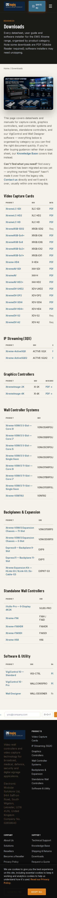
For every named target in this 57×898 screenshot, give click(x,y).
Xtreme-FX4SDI (14, 633)
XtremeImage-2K (15, 387)
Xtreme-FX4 (12, 618)
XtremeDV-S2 (13, 315)
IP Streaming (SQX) (42, 746)
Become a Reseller (14, 856)
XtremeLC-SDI (13, 209)
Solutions (9, 845)
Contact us (11, 179)
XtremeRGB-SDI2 (15, 229)
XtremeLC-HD (13, 222)
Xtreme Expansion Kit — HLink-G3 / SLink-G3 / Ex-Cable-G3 (19, 571)
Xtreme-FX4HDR (14, 626)
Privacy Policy (11, 861)
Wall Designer (13, 693)
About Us (9, 840)
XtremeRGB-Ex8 (14, 242)
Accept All (36, 891)
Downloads (38, 856)
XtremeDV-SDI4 (14, 302)
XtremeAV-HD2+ (14, 282)
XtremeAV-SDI (13, 269)
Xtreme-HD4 (12, 262)
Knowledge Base (27, 153)
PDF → (52, 209)
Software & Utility (41, 788)
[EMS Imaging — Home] (14, 6)
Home (7, 68)
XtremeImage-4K (15, 393)
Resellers (9, 851)
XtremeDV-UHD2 (15, 289)
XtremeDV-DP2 (14, 295)
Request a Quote (41, 861)
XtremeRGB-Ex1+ (15, 255)
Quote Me (39, 6)
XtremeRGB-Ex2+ (15, 249)
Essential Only (14, 891)
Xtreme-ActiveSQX (16, 351)
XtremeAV (11, 275)
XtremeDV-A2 (13, 322)
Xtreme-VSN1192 (15, 495)
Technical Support (41, 840)
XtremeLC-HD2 (14, 215)
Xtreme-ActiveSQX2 (16, 358)
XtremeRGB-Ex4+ (15, 235)
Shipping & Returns (42, 851)
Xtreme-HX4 (12, 640)
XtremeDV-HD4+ (14, 309)
